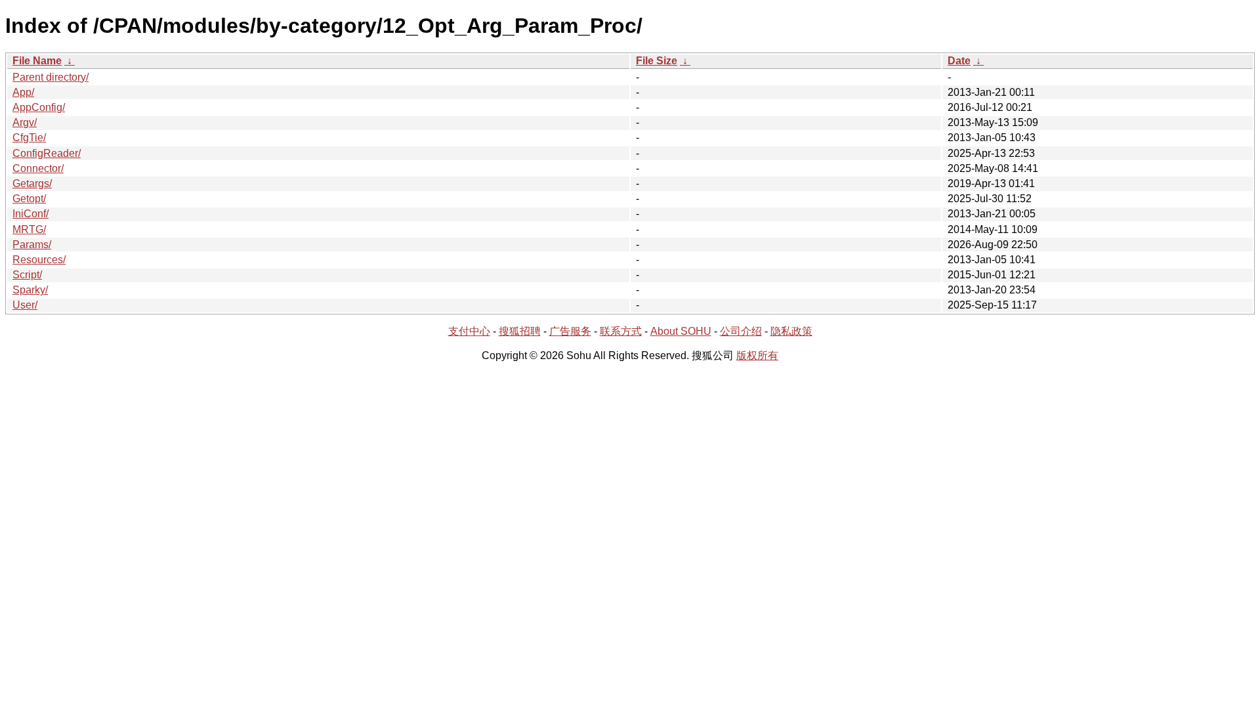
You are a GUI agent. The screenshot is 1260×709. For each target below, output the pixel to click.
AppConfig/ (38, 107)
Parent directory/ (50, 77)
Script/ (27, 274)
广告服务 (570, 331)
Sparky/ (30, 289)
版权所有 (757, 355)
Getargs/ (32, 183)
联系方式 (621, 331)
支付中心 (469, 331)
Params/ (31, 244)
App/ (23, 92)
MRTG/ (29, 229)
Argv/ (24, 122)
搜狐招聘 (520, 331)
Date (959, 60)
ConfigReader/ (46, 153)
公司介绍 (741, 331)
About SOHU (680, 331)
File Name (37, 60)
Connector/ (38, 168)
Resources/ (39, 259)
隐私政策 (791, 331)
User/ (24, 305)
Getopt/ (29, 198)
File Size (656, 60)
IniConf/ (30, 213)
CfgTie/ (29, 137)
